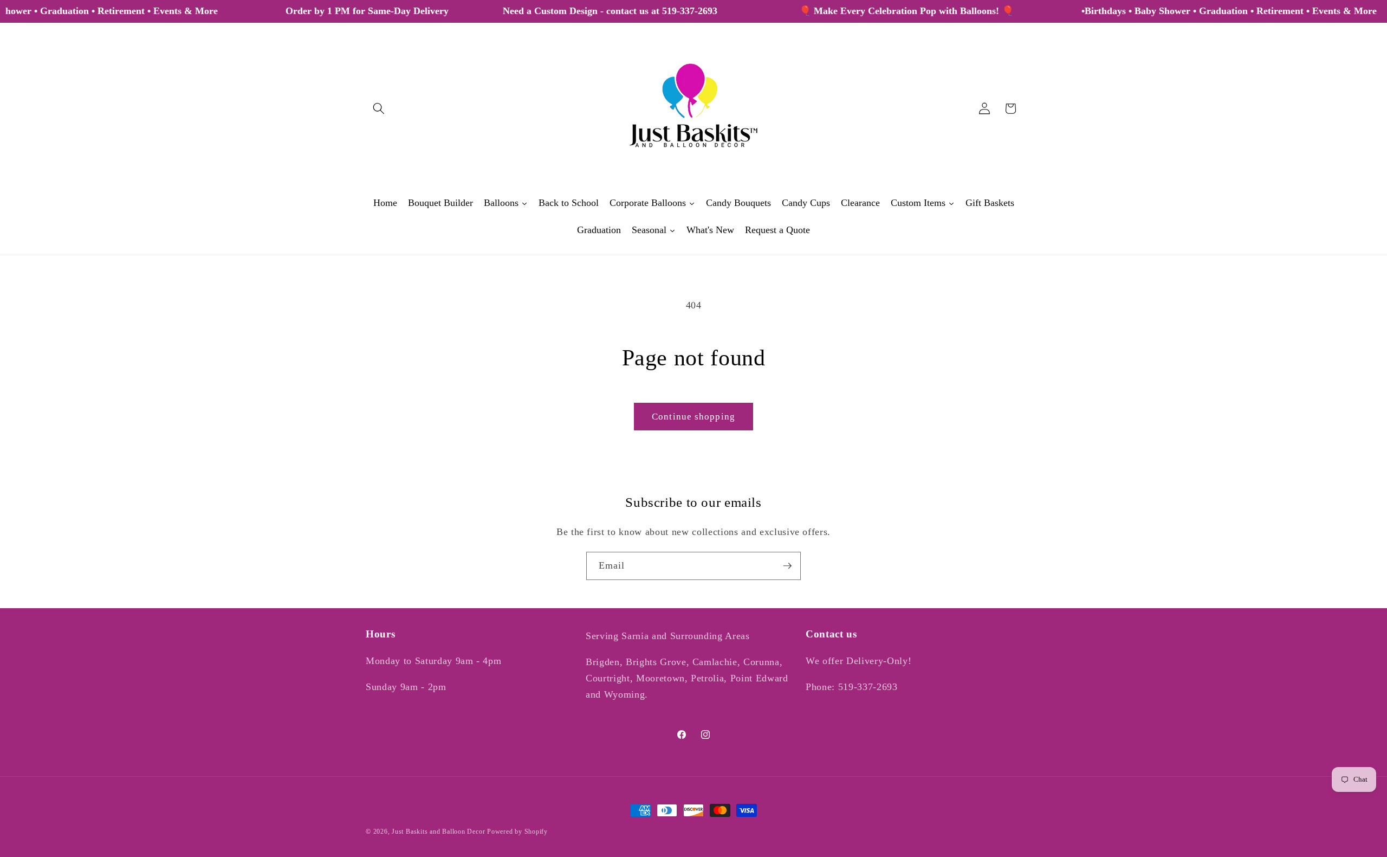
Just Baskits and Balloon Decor (438, 831)
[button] (379, 108)
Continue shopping (693, 416)
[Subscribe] (787, 566)
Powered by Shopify (517, 831)
